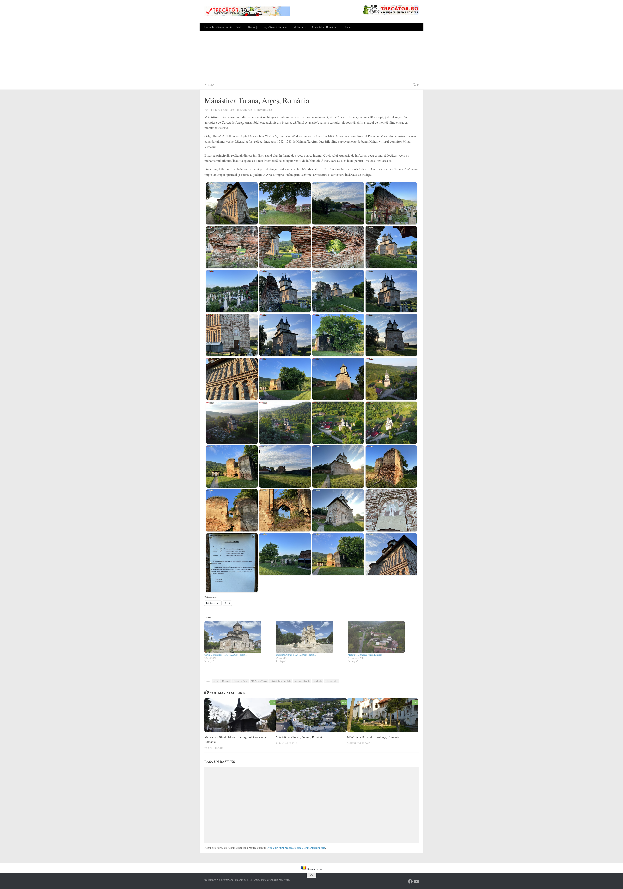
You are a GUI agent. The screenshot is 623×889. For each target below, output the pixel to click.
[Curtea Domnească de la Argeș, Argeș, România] (238, 637)
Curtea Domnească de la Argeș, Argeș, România (225, 654)
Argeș (215, 680)
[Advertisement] (311, 55)
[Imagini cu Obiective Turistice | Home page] (247, 11)
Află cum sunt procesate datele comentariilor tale (296, 848)
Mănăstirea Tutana (259, 680)
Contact (348, 27)
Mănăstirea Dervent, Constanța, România (373, 737)
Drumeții (253, 27)
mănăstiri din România (280, 680)
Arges (209, 85)
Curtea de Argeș (240, 680)
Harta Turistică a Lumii (218, 27)
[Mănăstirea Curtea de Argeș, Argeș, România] (310, 637)
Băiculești (225, 680)
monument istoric (302, 680)
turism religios (331, 680)
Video (239, 27)
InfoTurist (298, 27)
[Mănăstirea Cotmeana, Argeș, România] (382, 637)
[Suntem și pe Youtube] (416, 881)
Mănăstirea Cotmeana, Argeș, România (365, 654)
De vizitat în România (323, 27)
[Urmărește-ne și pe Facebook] (410, 881)
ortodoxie (317, 680)
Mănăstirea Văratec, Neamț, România (299, 737)
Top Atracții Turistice (275, 27)
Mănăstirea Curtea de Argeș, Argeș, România (295, 654)
